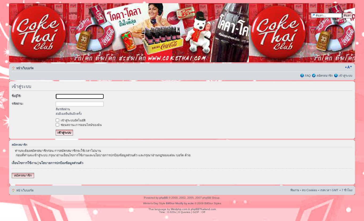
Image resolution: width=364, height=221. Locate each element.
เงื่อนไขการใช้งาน (24, 163)
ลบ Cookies (309, 190)
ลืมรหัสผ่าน (63, 109)
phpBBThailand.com (203, 209)
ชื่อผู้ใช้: (16, 95)
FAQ (308, 75)
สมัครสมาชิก (325, 75)
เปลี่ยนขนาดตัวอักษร (348, 67)
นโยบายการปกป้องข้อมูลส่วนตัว (61, 163)
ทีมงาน (294, 190)
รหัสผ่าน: (17, 103)
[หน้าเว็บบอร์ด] (60, 33)
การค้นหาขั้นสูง (342, 20)
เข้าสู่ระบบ (345, 75)
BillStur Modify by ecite (180, 203)
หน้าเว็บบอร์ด (25, 68)
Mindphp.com (179, 209)
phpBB (163, 197)
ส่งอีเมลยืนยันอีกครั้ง (69, 113)
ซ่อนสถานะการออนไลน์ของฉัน (81, 124)
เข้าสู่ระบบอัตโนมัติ (73, 120)
